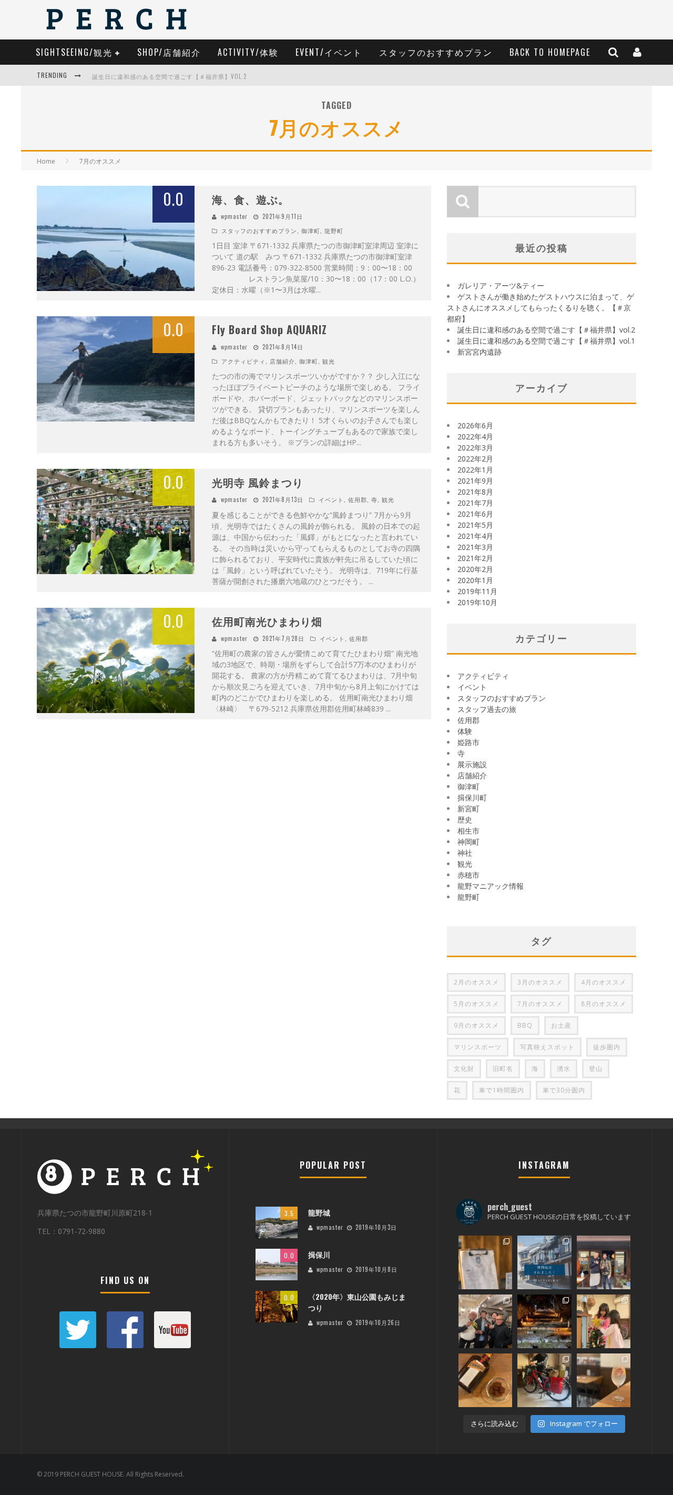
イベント (331, 499)
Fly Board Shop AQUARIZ (269, 329)
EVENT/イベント (328, 52)
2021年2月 (475, 558)
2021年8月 (475, 492)
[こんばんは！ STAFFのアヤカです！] (544, 1380)
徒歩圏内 (606, 1046)
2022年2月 (475, 459)
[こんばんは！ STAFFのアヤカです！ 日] (485, 1321)
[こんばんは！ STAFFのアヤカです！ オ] (603, 1380)
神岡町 (468, 842)
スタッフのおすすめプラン (436, 52)
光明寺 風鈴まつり (257, 482)
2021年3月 (475, 547)
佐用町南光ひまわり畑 (267, 621)
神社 (464, 853)
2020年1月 (475, 580)
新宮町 (468, 809)
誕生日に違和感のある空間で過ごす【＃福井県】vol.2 (169, 76)
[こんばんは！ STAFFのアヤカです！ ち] (485, 1262)
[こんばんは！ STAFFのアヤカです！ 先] (603, 1262)
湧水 (563, 1068)
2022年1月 (475, 470)
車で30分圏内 (564, 1090)
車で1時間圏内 (501, 1090)
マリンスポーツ (478, 1046)
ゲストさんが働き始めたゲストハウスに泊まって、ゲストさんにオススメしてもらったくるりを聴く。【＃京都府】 (540, 308)
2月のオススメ (476, 982)
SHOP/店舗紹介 (169, 52)
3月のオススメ (540, 982)
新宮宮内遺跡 (479, 352)
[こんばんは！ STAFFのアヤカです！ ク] (603, 1321)
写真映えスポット (547, 1046)
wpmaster (234, 216)
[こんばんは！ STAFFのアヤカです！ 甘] (485, 1380)
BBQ (525, 1025)
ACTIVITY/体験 (248, 52)
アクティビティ (243, 361)
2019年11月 (477, 591)
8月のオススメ (603, 1003)
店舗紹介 (282, 361)
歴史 (464, 820)
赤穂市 (468, 875)
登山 (596, 1068)
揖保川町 (472, 797)
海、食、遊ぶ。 (250, 199)
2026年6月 (475, 425)
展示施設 (472, 764)
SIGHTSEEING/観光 (74, 52)
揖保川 (319, 1254)
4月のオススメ (603, 982)
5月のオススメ (476, 1003)
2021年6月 (475, 514)
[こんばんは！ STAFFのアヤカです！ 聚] (544, 1321)
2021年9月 (475, 481)
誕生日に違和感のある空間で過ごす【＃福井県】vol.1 (546, 341)
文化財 (464, 1068)
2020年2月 (475, 569)
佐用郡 (357, 499)
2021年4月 (475, 536)
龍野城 (319, 1212)
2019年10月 (477, 602)
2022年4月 (475, 437)
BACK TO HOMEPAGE (549, 52)
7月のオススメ (540, 1003)
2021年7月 (475, 503)
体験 (464, 731)
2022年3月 (475, 448)
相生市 (468, 831)
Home (46, 161)
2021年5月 (475, 525)
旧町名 (503, 1068)
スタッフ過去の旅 (486, 709)
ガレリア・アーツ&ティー (500, 285)
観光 (328, 361)
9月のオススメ (476, 1025)
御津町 (310, 230)
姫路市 (468, 742)
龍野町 (333, 230)
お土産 (561, 1025)
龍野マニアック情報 (490, 886)
